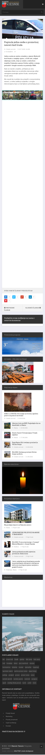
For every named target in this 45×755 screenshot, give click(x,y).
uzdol (29, 683)
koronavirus (6, 667)
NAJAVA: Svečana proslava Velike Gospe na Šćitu (24, 453)
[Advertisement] (22, 195)
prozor (17, 675)
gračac (22, 660)
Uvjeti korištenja (11, 723)
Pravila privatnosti (11, 720)
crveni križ (9, 660)
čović (34, 683)
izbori (15, 664)
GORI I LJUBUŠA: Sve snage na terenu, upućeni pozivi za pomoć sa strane (21, 415)
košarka (14, 667)
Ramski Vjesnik (18, 746)
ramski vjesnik (7, 679)
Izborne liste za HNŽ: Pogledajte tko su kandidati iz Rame (26, 425)
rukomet (27, 679)
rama (32, 675)
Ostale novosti (11, 49)
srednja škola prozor (14, 683)
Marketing (9, 717)
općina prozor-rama (20, 671)
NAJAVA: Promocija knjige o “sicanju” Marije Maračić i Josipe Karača (25, 543)
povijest (11, 675)
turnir (24, 683)
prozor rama (25, 675)
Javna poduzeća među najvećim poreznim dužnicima (23, 553)
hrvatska (9, 664)
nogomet (36, 667)
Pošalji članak (10, 713)
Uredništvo (9, 52)
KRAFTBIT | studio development (23, 751)
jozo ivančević (23, 664)
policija (5, 675)
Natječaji (9, 570)
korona (32, 664)
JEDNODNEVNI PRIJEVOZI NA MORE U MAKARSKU (25, 534)
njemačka (28, 667)
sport (4, 683)
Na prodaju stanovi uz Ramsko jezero (17, 525)
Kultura (16, 547)
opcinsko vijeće (8, 671)
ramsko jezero (18, 679)
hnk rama (37, 660)
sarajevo (34, 679)
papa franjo (32, 671)
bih (4, 660)
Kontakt (8, 726)
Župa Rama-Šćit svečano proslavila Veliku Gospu (25, 444)
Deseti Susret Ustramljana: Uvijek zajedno (24, 434)
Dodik (16, 660)
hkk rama (29, 660)
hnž (4, 664)
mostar (21, 667)
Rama (16, 428)
